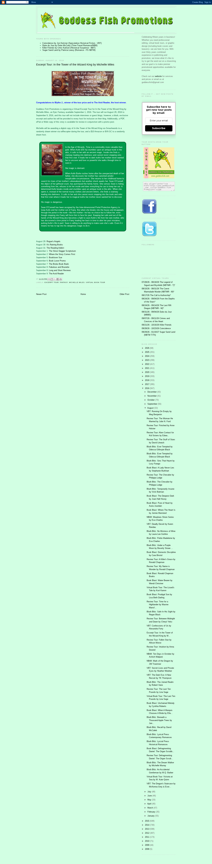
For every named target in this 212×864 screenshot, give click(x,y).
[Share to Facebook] (57, 279)
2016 (147, 388)
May (149, 800)
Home (83, 294)
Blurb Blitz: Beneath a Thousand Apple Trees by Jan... (159, 720)
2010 (147, 841)
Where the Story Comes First (62, 254)
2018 (147, 380)
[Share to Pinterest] (60, 279)
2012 (147, 833)
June (149, 796)
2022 (147, 364)
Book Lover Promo (57, 261)
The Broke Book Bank (59, 264)
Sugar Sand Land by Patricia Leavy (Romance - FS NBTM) (68, 50)
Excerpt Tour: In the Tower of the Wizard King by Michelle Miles (75, 64)
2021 (147, 368)
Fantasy (64, 282)
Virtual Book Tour (95, 282)
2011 (147, 837)
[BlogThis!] (51, 279)
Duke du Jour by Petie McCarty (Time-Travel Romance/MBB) (69, 45)
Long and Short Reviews (60, 270)
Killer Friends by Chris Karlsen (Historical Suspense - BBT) (68, 48)
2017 (147, 384)
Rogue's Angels (53, 241)
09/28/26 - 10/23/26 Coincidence (156, 328)
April (149, 804)
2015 (147, 821)
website (158, 76)
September (152, 404)
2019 (147, 376)
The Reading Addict (55, 248)
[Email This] (48, 279)
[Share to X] (54, 279)
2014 (147, 825)
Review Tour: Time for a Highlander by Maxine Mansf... (157, 604)
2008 (147, 849)
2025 (147, 352)
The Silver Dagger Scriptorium (62, 251)
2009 (147, 845)
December (152, 392)
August (150, 408)
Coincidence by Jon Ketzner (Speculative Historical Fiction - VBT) (72, 43)
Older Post (124, 294)
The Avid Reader (56, 273)
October (151, 400)
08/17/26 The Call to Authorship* (156, 295)
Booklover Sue (55, 257)
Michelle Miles (76, 282)
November (152, 396)
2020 (147, 372)
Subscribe (158, 128)
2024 (147, 356)
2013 (147, 829)
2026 (147, 348)
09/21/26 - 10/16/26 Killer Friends (156, 325)
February (151, 812)
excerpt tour (52, 282)
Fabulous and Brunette (59, 267)
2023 (147, 360)
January (151, 816)
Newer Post (41, 294)
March (150, 808)
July (149, 791)
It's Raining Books (55, 244)
